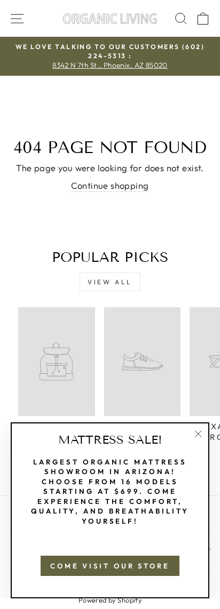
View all (110, 282)
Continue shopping (109, 185)
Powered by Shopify (110, 600)
